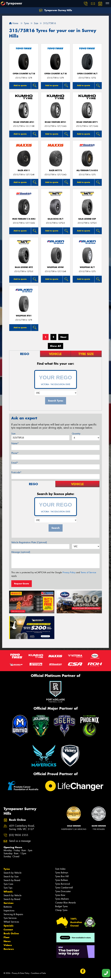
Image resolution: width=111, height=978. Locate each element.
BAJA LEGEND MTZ (24, 267)
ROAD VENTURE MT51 (55, 122)
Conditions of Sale (38, 973)
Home (15, 23)
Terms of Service (88, 572)
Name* (15, 443)
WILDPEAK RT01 (24, 316)
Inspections (9, 910)
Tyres (7, 869)
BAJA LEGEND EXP (87, 219)
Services (8, 903)
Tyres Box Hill (62, 876)
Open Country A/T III (24, 73)
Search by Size (11, 876)
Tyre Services (10, 918)
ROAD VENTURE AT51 (23, 122)
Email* (14, 462)
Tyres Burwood (62, 883)
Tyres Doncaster (63, 891)
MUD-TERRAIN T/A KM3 (23, 219)
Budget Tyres (61, 906)
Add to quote (20, 85)
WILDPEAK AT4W (55, 267)
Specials (8, 925)
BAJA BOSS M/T (55, 219)
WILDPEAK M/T (87, 267)
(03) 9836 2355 (18, 835)
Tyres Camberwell (64, 887)
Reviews (9, 949)
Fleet (6, 937)
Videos (8, 945)
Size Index (60, 868)
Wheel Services (11, 921)
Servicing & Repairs (13, 914)
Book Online (11, 933)
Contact (8, 929)
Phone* (14, 453)
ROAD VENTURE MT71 (87, 122)
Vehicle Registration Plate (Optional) (29, 542)
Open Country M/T (87, 73)
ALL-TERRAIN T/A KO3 (87, 170)
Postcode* (16, 472)
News (7, 941)
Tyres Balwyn (61, 872)
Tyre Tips (8, 887)
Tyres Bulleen (61, 880)
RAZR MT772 (55, 170)
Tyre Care (8, 884)
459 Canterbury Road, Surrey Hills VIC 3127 (22, 827)
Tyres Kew (60, 895)
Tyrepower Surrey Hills (58, 10)
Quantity (76, 433)
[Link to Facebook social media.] (82, 971)
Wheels (8, 891)
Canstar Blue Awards (65, 902)
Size (13, 433)
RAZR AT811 (24, 170)
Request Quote (21, 583)
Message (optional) (20, 552)
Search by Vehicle (12, 872)
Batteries (8, 906)
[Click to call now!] (86, 3)
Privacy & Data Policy (20, 973)
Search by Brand (12, 880)
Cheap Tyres (61, 910)
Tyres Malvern (62, 898)
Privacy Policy (69, 572)
